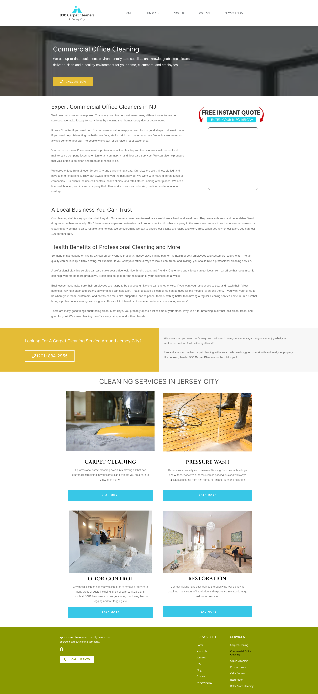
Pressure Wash (238, 667)
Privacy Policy (234, 13)
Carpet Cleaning (239, 645)
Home (128, 13)
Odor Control (237, 673)
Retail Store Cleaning (242, 686)
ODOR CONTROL (110, 579)
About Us (179, 13)
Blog (199, 670)
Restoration (236, 679)
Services (151, 13)
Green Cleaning (239, 660)
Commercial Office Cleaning (240, 652)
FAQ (198, 663)
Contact (204, 13)
